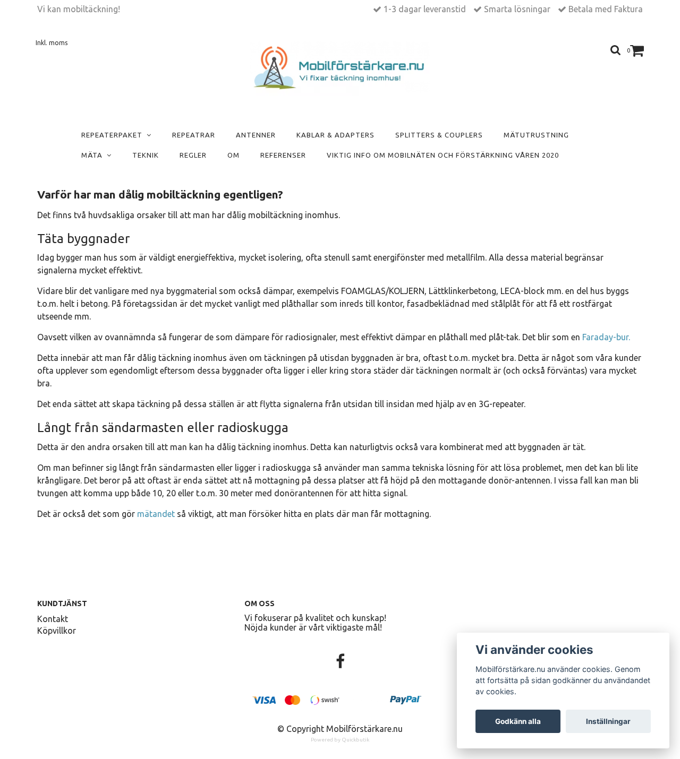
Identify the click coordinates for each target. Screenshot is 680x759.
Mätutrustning (536, 135)
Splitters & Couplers (439, 135)
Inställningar (608, 721)
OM (233, 155)
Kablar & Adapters (335, 135)
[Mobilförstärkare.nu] (340, 68)
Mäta (94, 155)
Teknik (145, 155)
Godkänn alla (518, 721)
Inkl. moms (51, 42)
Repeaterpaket (114, 135)
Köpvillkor (56, 630)
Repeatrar (193, 135)
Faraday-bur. (606, 337)
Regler (193, 155)
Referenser (283, 155)
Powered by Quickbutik (340, 740)
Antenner (256, 135)
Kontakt (52, 619)
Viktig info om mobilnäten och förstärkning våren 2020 (443, 155)
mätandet (156, 514)
